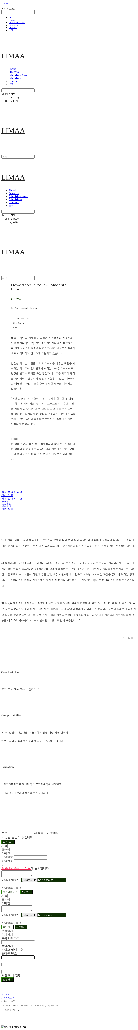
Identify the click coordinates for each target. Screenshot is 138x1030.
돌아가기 (7, 926)
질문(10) (6, 505)
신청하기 (7, 979)
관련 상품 (7, 509)
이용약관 (5, 994)
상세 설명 (7, 495)
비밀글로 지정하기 (13, 887)
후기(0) (5, 502)
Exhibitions (14, 25)
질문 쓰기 (8, 842)
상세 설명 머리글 (11, 492)
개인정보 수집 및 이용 (16, 868)
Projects (13, 20)
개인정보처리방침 (9, 997)
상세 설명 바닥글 (11, 498)
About (12, 17)
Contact (13, 27)
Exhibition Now (17, 22)
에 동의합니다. (25, 868)
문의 (11, 30)
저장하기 (26, 891)
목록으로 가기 (10, 891)
